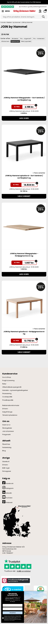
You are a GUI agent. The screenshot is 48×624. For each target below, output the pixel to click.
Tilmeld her (12, 612)
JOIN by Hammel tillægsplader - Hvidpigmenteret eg (24, 254)
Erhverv (5, 409)
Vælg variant (24, 196)
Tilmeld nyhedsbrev (9, 415)
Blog (4, 451)
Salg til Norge (7, 412)
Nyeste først (15, 41)
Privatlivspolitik (7, 400)
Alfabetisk (15, 38)
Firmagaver (6, 471)
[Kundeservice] (40, 11)
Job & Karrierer (8, 431)
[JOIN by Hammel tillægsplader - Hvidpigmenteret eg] (24, 227)
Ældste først (5, 41)
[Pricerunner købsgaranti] (15, 581)
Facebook (9, 483)
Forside (3, 22)
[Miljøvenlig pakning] (40, 589)
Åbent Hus (6, 444)
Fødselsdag (6, 447)
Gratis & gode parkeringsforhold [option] (33, 7)
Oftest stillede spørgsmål (11, 387)
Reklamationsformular (10, 405)
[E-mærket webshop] (12, 589)
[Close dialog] (45, 592)
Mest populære (26, 41)
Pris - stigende (25, 38)
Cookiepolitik (7, 397)
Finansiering (6, 394)
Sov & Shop (6, 377)
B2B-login (6, 468)
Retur (4, 384)
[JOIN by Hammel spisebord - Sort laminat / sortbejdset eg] (24, 149)
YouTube (8, 498)
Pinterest (8, 502)
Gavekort (5, 462)
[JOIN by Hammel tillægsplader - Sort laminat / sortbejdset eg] (24, 72)
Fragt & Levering (8, 380)
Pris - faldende (38, 38)
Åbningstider (7, 428)
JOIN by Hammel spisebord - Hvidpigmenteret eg (24, 332)
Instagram (9, 488)
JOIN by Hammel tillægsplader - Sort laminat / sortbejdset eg (24, 99)
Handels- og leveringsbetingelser (15, 390)
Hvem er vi (6, 425)
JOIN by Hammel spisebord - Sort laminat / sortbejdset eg (24, 176)
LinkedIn (8, 493)
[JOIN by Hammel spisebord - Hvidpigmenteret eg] (24, 305)
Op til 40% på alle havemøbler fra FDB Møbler (24, 2)
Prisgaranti (6, 435)
